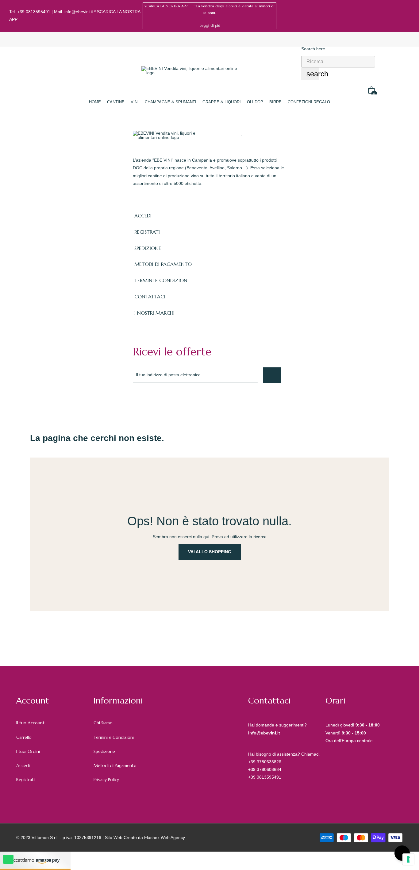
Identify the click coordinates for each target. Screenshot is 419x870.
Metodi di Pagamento (115, 765)
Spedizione (104, 751)
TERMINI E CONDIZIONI (161, 280)
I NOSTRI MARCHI (154, 313)
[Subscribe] (272, 375)
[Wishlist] (241, 133)
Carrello (24, 737)
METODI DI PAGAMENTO (163, 264)
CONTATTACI (149, 296)
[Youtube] (190, 399)
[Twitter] (149, 399)
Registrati (25, 779)
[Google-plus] (163, 399)
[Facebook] (398, 15)
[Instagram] (408, 15)
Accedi (23, 765)
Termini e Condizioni (114, 737)
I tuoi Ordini (28, 751)
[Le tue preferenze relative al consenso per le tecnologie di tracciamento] (408, 859)
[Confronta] (253, 133)
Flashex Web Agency (164, 837)
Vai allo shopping (209, 551)
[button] (210, 25)
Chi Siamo (103, 723)
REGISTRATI (147, 232)
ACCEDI (143, 216)
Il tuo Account (30, 723)
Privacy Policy (106, 779)
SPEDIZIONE (147, 248)
